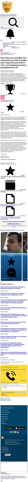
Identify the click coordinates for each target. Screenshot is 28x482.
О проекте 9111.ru (4, 418)
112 (15, 136)
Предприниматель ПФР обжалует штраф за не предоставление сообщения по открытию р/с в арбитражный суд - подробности (14, 330)
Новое (5, 45)
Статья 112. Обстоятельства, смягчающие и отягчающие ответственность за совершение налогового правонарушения (13, 217)
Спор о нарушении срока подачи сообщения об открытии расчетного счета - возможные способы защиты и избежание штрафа (14, 301)
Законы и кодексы (4, 416)
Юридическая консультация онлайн (8, 15)
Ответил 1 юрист (4, 290)
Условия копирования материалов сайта (12, 444)
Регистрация (21, 230)
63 (8, 398)
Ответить (3, 83)
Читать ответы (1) (9, 83)
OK (1, 480)
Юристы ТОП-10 (7, 42)
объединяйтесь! (13, 14)
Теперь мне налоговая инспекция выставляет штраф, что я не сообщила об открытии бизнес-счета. (14, 353)
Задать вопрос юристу (5, 157)
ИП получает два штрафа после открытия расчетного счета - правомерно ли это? (12, 294)
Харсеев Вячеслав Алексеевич (7, 100)
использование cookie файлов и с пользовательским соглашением (14, 478)
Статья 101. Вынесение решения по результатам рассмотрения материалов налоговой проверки (13, 204)
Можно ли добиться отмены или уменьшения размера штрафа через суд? (13, 337)
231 (10, 399)
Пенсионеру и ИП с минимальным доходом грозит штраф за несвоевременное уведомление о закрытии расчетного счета (14, 315)
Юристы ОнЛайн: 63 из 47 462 (8, 230)
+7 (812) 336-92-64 (5, 450)
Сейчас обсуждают (7, 44)
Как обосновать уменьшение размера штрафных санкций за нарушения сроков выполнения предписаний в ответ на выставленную (12, 345)
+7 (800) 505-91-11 (4, 447)
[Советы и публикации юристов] (7, 13)
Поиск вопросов (4, 414)
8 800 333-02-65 (4, 395)
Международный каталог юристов (8, 407)
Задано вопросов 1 (5, 53)
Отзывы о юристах (4, 410)
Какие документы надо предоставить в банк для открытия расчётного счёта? (13, 322)
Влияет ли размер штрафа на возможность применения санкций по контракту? (13, 287)
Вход (2, 40)
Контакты (3, 421)
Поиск (16, 230)
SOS (4, 47)
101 (1, 124)
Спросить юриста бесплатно (7, 28)
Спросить (11, 279)
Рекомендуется (4, 95)
